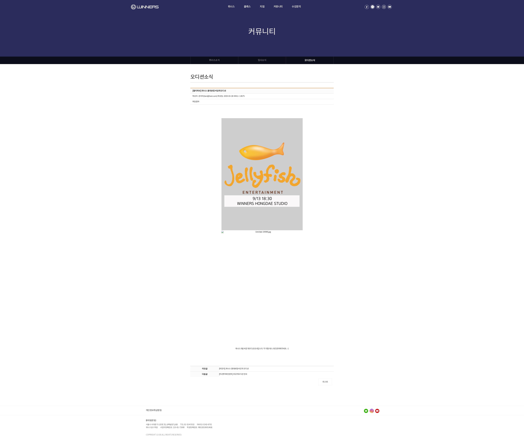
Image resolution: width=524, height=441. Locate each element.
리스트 (325, 382)
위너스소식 (214, 60)
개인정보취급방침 (154, 410)
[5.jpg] (262, 174)
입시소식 (262, 60)
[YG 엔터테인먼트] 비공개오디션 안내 (233, 374)
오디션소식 (310, 60)
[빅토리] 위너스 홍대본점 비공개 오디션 (234, 369)
